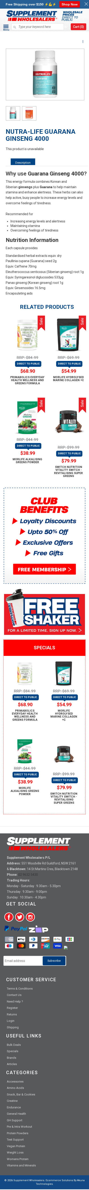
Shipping (13, 1027)
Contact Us (14, 995)
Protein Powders (17, 1133)
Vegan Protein (16, 1146)
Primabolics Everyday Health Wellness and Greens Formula (27, 380)
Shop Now (70, 4)
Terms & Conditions (20, 988)
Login (10, 1020)
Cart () (78, 27)
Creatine (12, 1100)
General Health (16, 1113)
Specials (12, 1051)
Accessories (15, 1081)
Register (12, 1008)
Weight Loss (15, 1152)
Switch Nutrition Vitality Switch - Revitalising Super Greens (68, 471)
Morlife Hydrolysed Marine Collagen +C (68, 379)
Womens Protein (18, 1159)
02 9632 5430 (28, 874)
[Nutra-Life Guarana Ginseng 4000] (13, 113)
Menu (6, 30)
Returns (12, 1014)
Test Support (15, 1139)
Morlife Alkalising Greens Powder (27, 461)
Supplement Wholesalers (28, 1180)
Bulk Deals (14, 1044)
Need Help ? (15, 1001)
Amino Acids (15, 1088)
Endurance (14, 1107)
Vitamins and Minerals (21, 1165)
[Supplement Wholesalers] (44, 34)
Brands (11, 1057)
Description (23, 162)
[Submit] (15, 25)
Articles (12, 1064)
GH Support (14, 1120)
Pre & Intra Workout (19, 1126)
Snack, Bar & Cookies (21, 1094)
